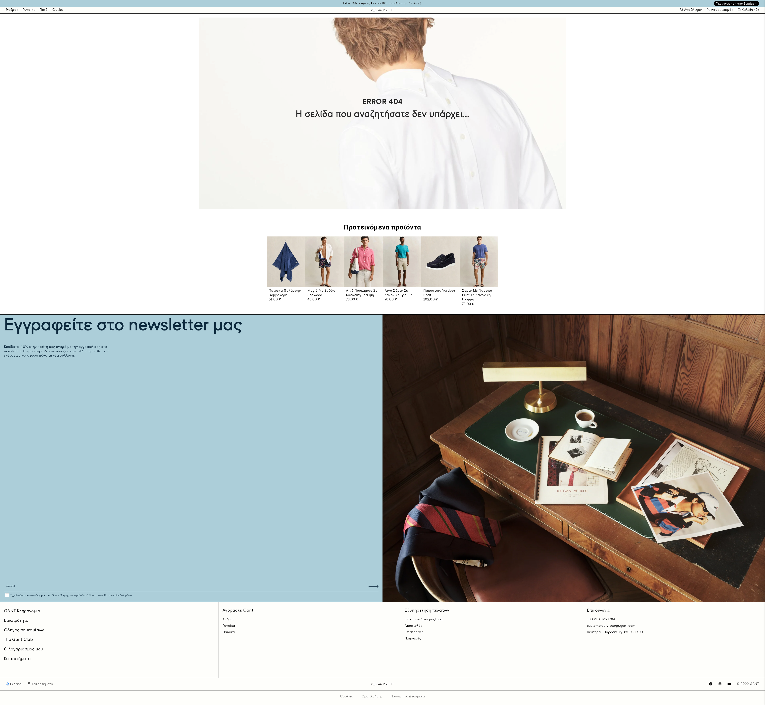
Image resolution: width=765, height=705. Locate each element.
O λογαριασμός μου (23, 649)
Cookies (346, 696)
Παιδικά (229, 632)
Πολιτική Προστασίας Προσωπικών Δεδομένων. (105, 595)
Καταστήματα (17, 659)
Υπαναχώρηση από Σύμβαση (736, 3)
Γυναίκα (29, 10)
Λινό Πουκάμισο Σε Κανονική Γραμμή (362, 293)
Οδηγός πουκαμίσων (24, 630)
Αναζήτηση (693, 10)
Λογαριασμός (722, 10)
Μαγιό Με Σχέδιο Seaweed (321, 293)
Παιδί (43, 10)
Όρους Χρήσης (60, 595)
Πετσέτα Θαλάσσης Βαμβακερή (285, 293)
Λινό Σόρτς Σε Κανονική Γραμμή (399, 293)
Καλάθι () (750, 10)
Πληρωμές (413, 638)
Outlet (57, 10)
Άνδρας (12, 10)
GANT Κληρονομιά (22, 611)
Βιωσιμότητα (16, 621)
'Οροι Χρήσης (371, 696)
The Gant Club (18, 640)
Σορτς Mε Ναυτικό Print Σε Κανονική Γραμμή (477, 295)
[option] (286, 273)
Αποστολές (413, 626)
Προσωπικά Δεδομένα (407, 696)
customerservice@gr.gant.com (611, 626)
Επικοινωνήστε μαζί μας (424, 619)
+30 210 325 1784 (601, 619)
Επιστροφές (414, 632)
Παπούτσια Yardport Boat (440, 293)
